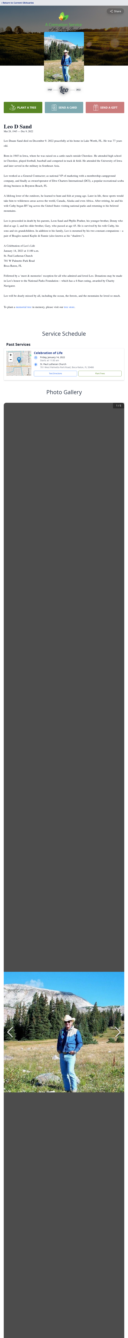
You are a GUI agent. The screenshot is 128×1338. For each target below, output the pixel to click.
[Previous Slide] (10, 1032)
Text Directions (55, 373)
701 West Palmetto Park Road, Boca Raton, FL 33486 (67, 367)
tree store (69, 307)
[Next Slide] (118, 1032)
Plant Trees (100, 373)
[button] (19, 360)
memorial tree (24, 307)
